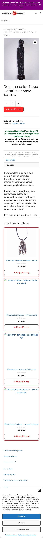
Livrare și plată (8, 469)
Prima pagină (9, 29)
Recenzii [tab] (10, 165)
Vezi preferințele (21, 529)
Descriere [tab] (10, 160)
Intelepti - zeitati (18, 123)
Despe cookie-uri (11, 535)
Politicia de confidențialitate (13, 451)
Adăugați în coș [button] (21, 272)
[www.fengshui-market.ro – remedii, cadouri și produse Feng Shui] (13, 13)
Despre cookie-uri (10, 462)
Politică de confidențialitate (27, 535)
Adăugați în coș (13, 109)
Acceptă (21, 516)
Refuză (22, 523)
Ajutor (6, 487)
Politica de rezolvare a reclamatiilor (15, 480)
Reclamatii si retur (10, 474)
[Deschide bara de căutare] (40, 13)
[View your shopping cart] (36, 13)
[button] (39, 490)
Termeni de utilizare (10, 456)
